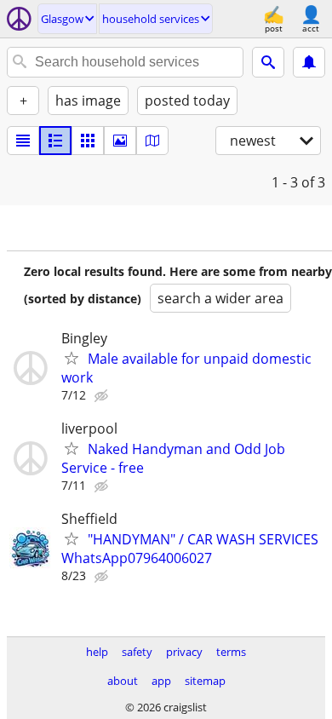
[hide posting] (103, 396)
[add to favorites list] (71, 358)
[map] (152, 140)
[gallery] (120, 140)
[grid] (88, 140)
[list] (23, 140)
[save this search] (309, 62)
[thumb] (55, 140)
